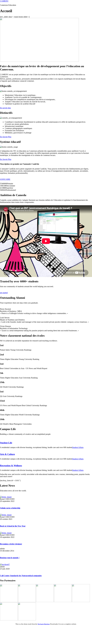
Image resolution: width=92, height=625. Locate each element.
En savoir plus (5, 108)
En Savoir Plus (5, 137)
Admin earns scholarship (10, 508)
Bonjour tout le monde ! (9, 558)
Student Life (6, 442)
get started (4, 293)
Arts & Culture (7, 454)
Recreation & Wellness (11, 465)
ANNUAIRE (5, 179)
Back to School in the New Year (13, 526)
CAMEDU (4, 1)
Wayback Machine (44, 624)
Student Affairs (77, 447)
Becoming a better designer (11, 544)
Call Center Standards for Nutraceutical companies (21, 576)
